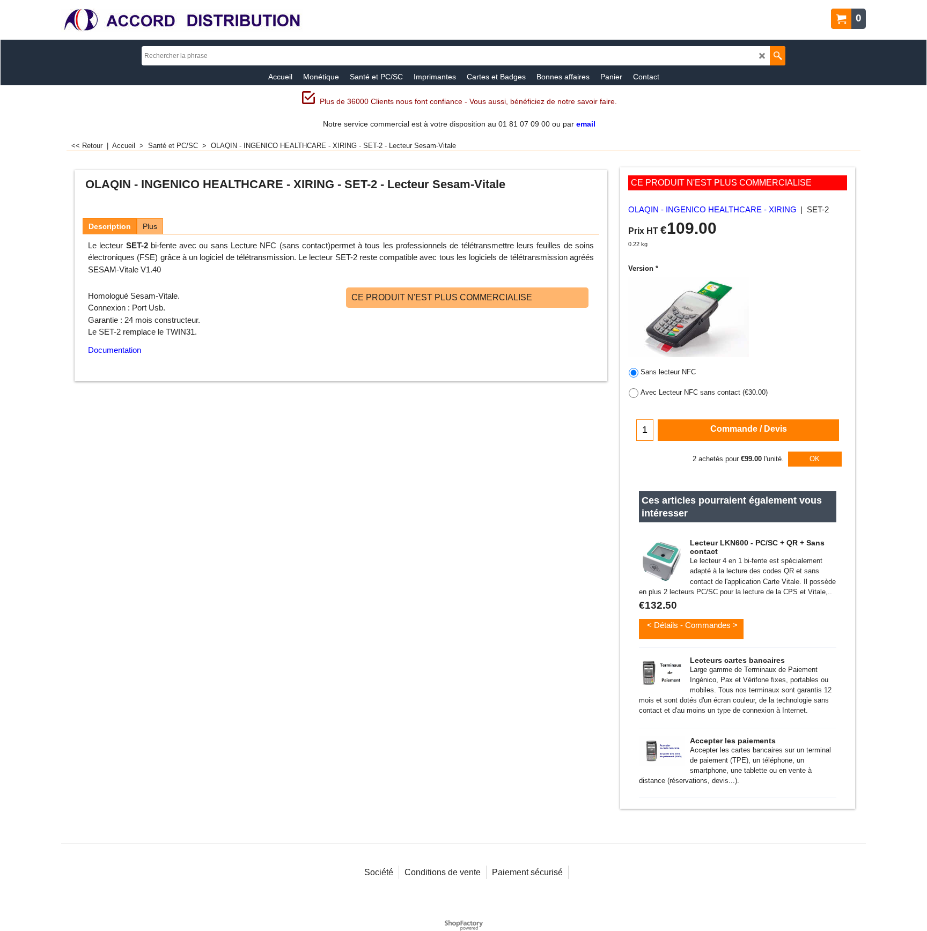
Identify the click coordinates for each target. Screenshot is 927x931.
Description (110, 226)
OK (815, 459)
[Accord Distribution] (182, 20)
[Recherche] (777, 55)
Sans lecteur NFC (668, 372)
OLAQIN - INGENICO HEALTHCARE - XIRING (712, 209)
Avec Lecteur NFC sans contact (704, 392)
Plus (150, 226)
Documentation (114, 349)
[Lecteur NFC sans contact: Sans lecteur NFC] (688, 317)
